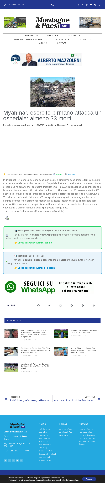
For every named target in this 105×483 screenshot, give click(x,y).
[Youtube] (91, 5)
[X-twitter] (82, 5)
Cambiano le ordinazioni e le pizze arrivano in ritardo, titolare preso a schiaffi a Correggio (35, 350)
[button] (52, 5)
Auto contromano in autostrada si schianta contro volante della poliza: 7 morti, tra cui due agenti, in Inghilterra (35, 333)
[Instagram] (86, 5)
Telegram (71, 174)
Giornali (83, 39)
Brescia (51, 35)
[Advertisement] (52, 151)
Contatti (61, 43)
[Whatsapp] (99, 5)
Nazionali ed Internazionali (29, 39)
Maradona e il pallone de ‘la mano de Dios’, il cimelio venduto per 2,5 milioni (35, 366)
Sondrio (72, 35)
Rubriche (61, 39)
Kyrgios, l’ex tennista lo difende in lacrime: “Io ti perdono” (85, 331)
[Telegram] (95, 5)
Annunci (43, 43)
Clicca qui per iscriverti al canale (35, 242)
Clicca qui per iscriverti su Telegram (36, 267)
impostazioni (73, 480)
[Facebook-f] (78, 5)
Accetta (89, 479)
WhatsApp (59, 174)
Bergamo (30, 35)
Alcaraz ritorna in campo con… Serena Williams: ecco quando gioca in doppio (84, 350)
